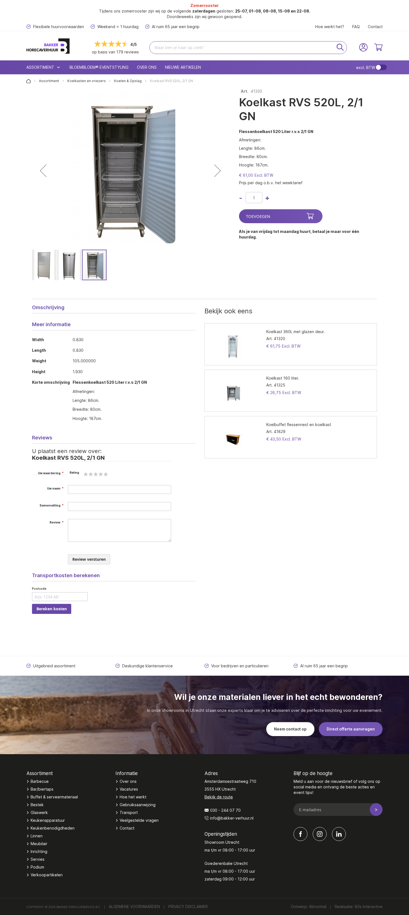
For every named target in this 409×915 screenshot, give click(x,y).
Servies (38, 859)
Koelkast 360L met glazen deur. (295, 331)
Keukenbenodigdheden (53, 828)
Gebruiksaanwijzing (138, 804)
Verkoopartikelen (47, 874)
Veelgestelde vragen (139, 820)
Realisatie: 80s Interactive (359, 906)
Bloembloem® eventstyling (99, 67)
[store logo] (56, 46)
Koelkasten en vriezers (87, 81)
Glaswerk (39, 812)
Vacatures (129, 789)
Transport (129, 812)
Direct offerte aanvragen (351, 729)
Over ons (147, 67)
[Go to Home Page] (28, 81)
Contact (375, 26)
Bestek (37, 804)
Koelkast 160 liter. (282, 378)
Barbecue (40, 781)
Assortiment (49, 81)
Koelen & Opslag (128, 81)
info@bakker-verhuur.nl (231, 818)
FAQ (356, 26)
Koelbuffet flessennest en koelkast (298, 424)
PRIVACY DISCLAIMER (188, 906)
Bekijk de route (218, 797)
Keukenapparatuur (48, 820)
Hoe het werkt (133, 797)
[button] (43, 170)
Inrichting (39, 851)
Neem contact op (290, 729)
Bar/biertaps (42, 789)
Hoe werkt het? (329, 26)
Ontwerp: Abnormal (308, 906)
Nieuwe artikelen (183, 67)
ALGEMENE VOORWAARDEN (134, 906)
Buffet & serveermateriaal (54, 797)
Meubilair (39, 843)
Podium (37, 867)
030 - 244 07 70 (225, 810)
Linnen (37, 835)
